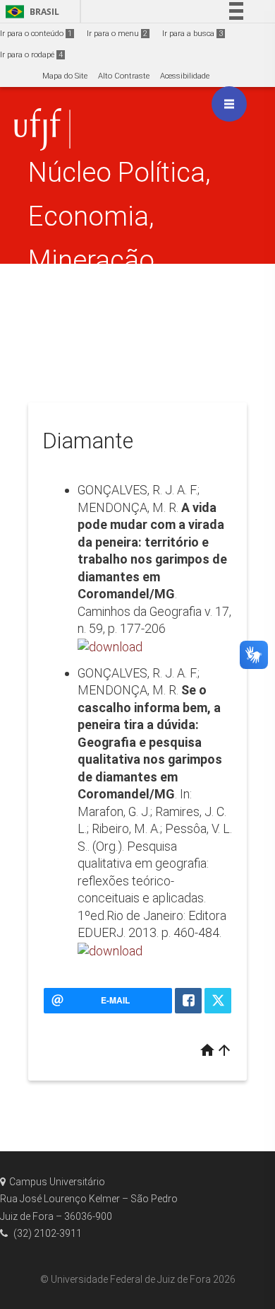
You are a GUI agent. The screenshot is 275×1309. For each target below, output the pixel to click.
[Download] (110, 646)
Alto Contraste (123, 76)
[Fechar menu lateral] (229, 104)
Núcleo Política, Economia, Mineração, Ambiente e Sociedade (119, 259)
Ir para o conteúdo (36, 33)
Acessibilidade (184, 76)
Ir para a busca (192, 33)
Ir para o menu (117, 33)
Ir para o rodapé (31, 54)
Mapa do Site (64, 76)
